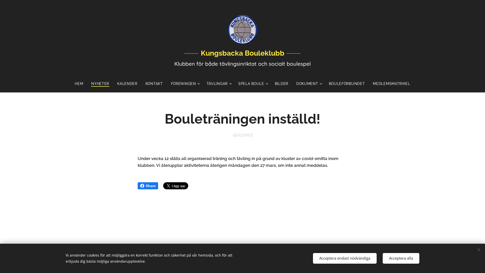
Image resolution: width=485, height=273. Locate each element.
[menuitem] (81, 83)
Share (151, 186)
